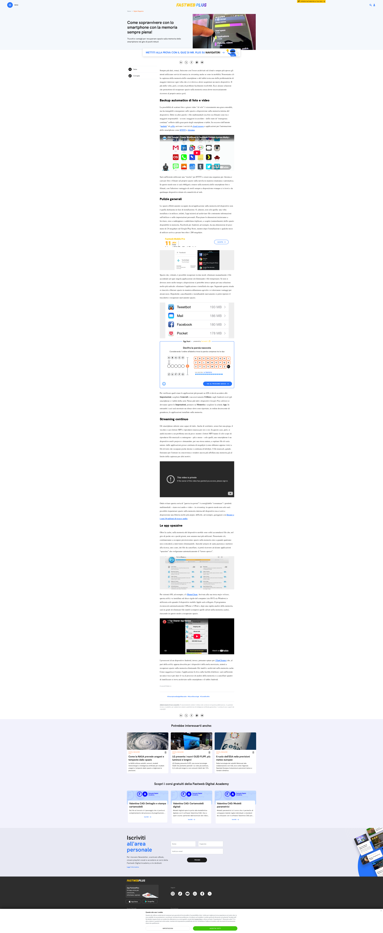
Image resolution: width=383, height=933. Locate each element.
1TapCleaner (221, 660)
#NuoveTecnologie (193, 696)
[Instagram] (173, 893)
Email (202, 62)
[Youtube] (188, 893)
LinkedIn (181, 62)
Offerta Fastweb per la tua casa (311, 1)
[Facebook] (202, 893)
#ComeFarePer (205, 696)
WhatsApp (196, 62)
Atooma (191, 130)
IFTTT (183, 130)
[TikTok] (180, 893)
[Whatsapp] (195, 893)
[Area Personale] (374, 5)
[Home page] (191, 5)
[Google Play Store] (149, 901)
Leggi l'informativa (133, 867)
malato (164, 126)
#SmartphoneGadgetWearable (177, 696)
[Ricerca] (371, 5)
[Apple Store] (133, 901)
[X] (210, 893)
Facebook (191, 62)
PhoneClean (192, 594)
